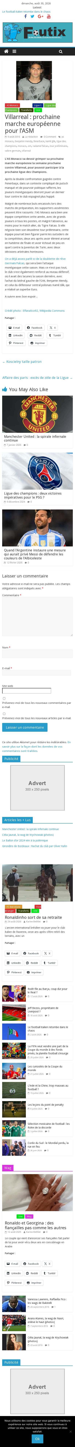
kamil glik (50, 141)
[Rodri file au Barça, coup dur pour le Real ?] (14, 987)
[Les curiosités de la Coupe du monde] (14, 1064)
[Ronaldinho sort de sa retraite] (37, 866)
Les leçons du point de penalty (46, 1104)
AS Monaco (12, 105)
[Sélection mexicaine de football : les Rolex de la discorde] (14, 1122)
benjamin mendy (23, 141)
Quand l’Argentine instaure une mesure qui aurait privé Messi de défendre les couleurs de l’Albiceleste (35, 554)
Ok (37, 1439)
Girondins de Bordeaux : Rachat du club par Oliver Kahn (34, 846)
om (29, 146)
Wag (29, 1216)
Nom (6, 647)
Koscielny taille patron (22, 361)
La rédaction (31, 136)
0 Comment (49, 136)
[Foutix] (37, 24)
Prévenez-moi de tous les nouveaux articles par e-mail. (36, 718)
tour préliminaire (58, 146)
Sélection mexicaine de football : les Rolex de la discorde (49, 1125)
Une (38, 110)
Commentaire (11, 595)
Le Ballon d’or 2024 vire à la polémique (25, 840)
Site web (7, 686)
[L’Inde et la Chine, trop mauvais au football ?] (14, 1084)
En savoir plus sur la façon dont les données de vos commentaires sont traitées (36, 746)
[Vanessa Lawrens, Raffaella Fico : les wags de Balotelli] (14, 1297)
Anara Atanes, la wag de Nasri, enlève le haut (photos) (46, 1320)
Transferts (26, 110)
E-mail (7, 668)
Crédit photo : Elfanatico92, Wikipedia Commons (35, 310)
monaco (22, 146)
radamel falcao (40, 146)
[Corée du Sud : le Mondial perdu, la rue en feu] (14, 1141)
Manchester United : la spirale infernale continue (35, 438)
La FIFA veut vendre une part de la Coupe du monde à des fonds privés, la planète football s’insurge (48, 1049)
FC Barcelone (13, 906)
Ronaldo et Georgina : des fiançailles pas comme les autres (35, 1225)
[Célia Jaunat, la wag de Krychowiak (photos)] (14, 1336)
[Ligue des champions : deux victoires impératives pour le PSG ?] (37, 455)
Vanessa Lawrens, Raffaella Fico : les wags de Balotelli (47, 1301)
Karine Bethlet (33, 921)
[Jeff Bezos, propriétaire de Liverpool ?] (14, 1006)
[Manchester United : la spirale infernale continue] (37, 398)
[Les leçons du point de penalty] (14, 1103)
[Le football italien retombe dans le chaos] (14, 1025)
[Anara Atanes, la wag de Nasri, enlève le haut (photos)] (14, 1316)
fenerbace (39, 141)
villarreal (26, 150)
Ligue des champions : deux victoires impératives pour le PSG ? (33, 495)
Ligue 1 (38, 105)
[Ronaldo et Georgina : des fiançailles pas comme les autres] (37, 1176)
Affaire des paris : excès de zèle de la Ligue (37, 377)
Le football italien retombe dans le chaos (26, 11)
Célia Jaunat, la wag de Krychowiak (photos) (28, 834)
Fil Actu (26, 105)
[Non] (70, 1431)
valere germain (12, 150)
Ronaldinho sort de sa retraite (33, 917)
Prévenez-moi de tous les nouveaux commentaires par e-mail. (36, 705)
